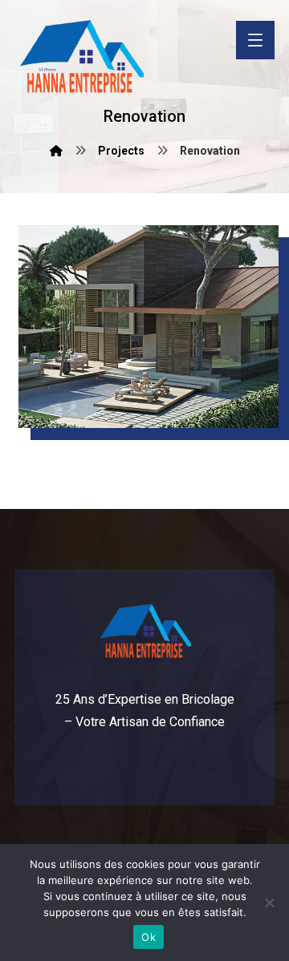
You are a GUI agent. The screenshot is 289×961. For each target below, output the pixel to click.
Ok (148, 937)
